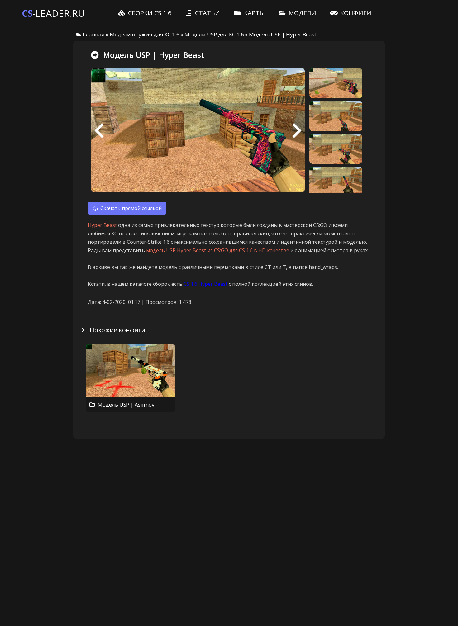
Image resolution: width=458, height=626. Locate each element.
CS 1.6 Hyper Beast (205, 283)
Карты (253, 13)
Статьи (206, 13)
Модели (301, 13)
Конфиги (355, 13)
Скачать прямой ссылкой (131, 208)
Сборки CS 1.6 (148, 13)
